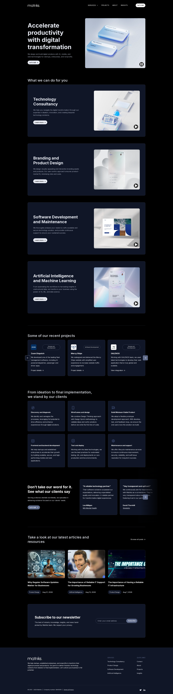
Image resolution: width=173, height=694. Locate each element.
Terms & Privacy (69, 689)
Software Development (115, 669)
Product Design (112, 665)
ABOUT (115, 5)
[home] (37, 5)
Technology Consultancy (115, 661)
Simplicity (126, 508)
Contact (139, 661)
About (139, 665)
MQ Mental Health (90, 508)
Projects (140, 669)
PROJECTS (105, 5)
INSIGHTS (124, 5)
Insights (139, 673)
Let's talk (140, 5)
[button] (93, 5)
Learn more (40, 122)
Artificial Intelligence (114, 673)
